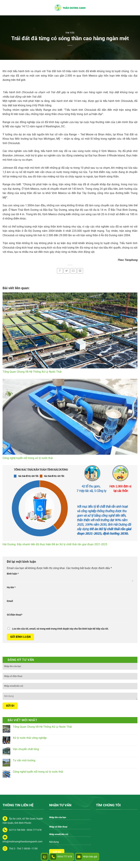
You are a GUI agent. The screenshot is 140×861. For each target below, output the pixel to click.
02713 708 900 (17, 830)
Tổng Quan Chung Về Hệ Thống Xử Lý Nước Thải (32, 371)
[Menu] (5, 7)
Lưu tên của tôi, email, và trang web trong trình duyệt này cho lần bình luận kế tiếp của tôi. (60, 628)
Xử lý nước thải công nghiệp (30, 737)
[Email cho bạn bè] (73, 271)
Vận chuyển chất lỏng (26, 749)
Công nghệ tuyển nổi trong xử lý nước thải (28, 458)
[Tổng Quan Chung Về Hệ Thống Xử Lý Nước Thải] (70, 330)
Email (10, 601)
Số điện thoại (14, 614)
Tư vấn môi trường (24, 760)
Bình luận (13, 573)
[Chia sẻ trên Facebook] (60, 271)
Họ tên (11, 587)
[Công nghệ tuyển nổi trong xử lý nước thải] (70, 417)
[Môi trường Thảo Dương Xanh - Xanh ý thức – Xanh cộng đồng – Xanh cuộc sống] (70, 7)
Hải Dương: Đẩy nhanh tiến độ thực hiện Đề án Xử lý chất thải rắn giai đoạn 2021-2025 (55, 544)
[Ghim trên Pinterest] (80, 271)
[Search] (136, 7)
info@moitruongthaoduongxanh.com (22, 841)
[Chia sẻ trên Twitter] (67, 271)
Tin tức (70, 32)
